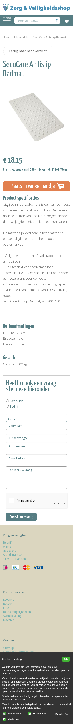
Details (59, 714)
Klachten (8, 620)
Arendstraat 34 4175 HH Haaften (14, 557)
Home (6, 37)
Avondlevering (12, 616)
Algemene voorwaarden (18, 652)
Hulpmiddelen (21, 37)
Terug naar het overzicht (28, 51)
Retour (7, 604)
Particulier (16, 401)
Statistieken (39, 713)
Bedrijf (13, 406)
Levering (8, 599)
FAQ (6, 608)
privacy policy (32, 707)
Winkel (7, 546)
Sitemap (8, 648)
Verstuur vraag (21, 516)
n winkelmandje (32, 186)
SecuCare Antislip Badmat (49, 37)
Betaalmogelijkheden (17, 612)
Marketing (13, 719)
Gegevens (9, 550)
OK (66, 659)
